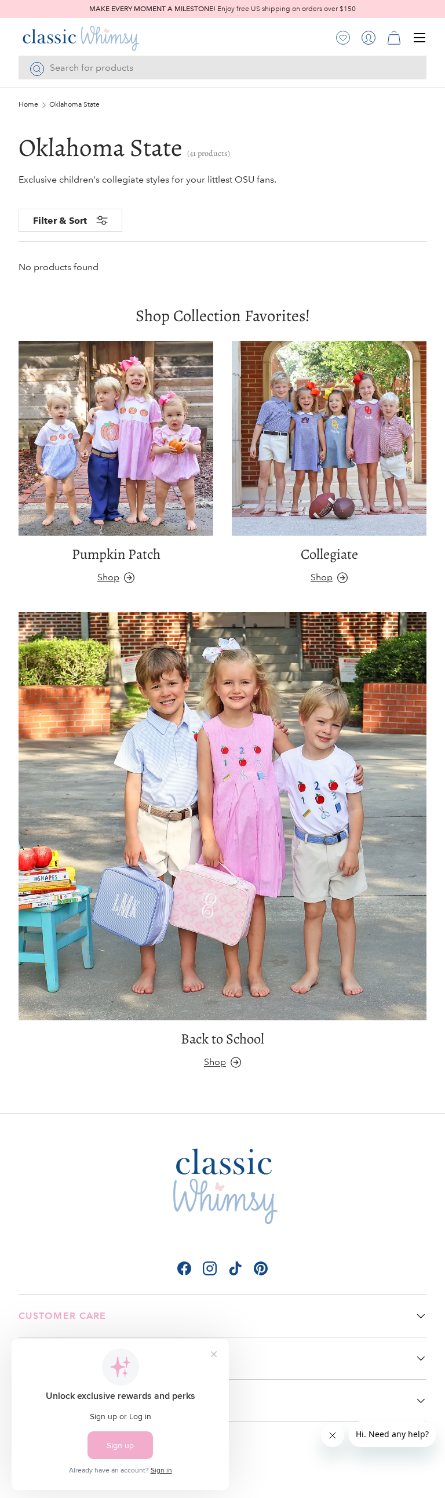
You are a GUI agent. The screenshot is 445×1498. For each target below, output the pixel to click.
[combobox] (222, 67)
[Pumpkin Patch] (116, 438)
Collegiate (329, 553)
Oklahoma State (74, 104)
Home (28, 104)
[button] (394, 37)
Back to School (222, 1038)
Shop (108, 577)
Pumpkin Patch (116, 553)
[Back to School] (222, 816)
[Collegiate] (329, 438)
